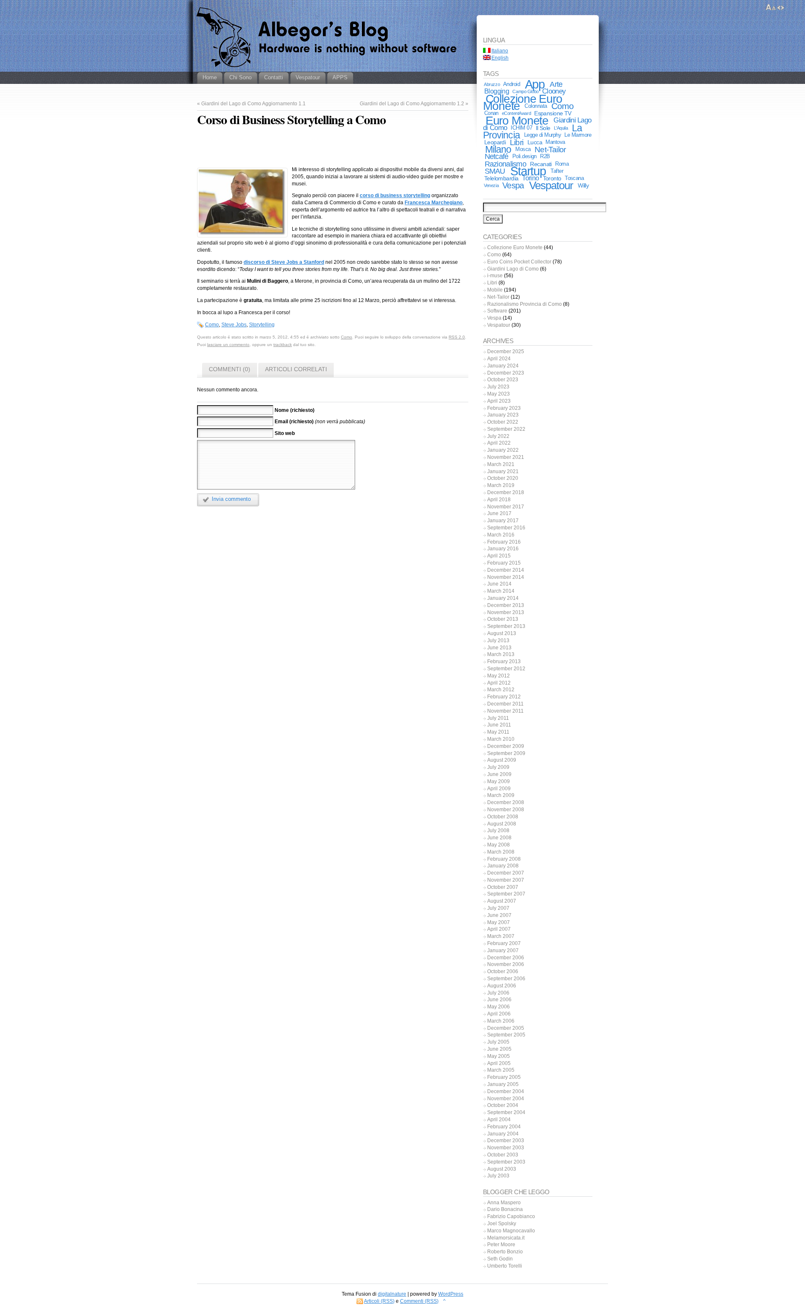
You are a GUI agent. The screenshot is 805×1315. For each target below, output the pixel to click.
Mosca (522, 149)
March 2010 (500, 739)
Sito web (285, 433)
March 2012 (500, 690)
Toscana (574, 178)
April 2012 (499, 683)
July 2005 (498, 1042)
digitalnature (392, 1294)
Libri (516, 142)
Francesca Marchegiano (433, 203)
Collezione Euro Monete (522, 102)
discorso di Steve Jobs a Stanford (284, 262)
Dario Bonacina (505, 1209)
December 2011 (505, 704)
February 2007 (504, 943)
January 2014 (503, 598)
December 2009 (505, 746)
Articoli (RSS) (379, 1301)
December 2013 (505, 605)
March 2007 (500, 936)
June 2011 (499, 725)
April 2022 (499, 443)
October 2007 (502, 887)
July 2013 (498, 640)
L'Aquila (561, 127)
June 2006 (499, 1000)
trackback (282, 344)
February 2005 (504, 1077)
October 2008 (502, 817)
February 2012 (504, 697)
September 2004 (506, 1112)
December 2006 (505, 958)
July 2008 (498, 830)
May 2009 (498, 781)
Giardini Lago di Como (513, 269)
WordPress (450, 1294)
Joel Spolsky (501, 1223)
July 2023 (498, 387)
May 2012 (498, 676)
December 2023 (505, 373)
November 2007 (505, 880)
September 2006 (506, 979)
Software (497, 311)
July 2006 (498, 993)
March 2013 (500, 654)
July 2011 (498, 718)
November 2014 (505, 577)
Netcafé (497, 156)
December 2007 (505, 873)
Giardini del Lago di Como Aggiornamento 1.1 (253, 104)
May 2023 (498, 394)
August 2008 (501, 824)
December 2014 (505, 570)
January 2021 (503, 471)
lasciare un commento (228, 344)
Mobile (495, 290)
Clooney (554, 91)
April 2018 (499, 500)
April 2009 (499, 789)
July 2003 (498, 1176)
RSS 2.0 (457, 337)
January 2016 (503, 549)
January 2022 (503, 450)
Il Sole (543, 128)
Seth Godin (500, 1259)
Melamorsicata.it (506, 1238)
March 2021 (500, 464)
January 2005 (503, 1084)
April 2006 (499, 1014)
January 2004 (503, 1134)
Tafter (557, 171)
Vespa (513, 185)
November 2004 (505, 1098)
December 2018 (505, 492)
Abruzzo (492, 84)
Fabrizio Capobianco (511, 1216)
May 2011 (498, 732)
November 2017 (505, 507)
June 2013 (499, 648)
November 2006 (505, 964)
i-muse (495, 276)
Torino (530, 178)
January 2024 (503, 366)
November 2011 (505, 711)
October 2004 (502, 1105)
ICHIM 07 (521, 128)
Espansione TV (552, 113)
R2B (545, 156)
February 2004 (504, 1127)
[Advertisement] (332, 148)
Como (212, 325)
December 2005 (505, 1028)
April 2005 (499, 1063)
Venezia (491, 185)
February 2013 (504, 661)
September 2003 (506, 1162)
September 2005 (506, 1035)
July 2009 (498, 767)
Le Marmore (577, 135)
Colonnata (536, 106)
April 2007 (499, 929)
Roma (562, 164)
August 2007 (501, 901)
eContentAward (516, 113)
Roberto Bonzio (505, 1252)
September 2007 (506, 894)
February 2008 (504, 859)
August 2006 (501, 986)
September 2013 (506, 626)
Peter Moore (501, 1244)
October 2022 (502, 422)
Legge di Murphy (542, 135)
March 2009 (500, 795)
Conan (491, 113)
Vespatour (551, 185)
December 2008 (505, 802)
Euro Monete (517, 120)
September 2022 (506, 429)
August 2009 (501, 760)
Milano (498, 149)
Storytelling (262, 325)
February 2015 (504, 563)
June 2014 (499, 584)
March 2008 (500, 852)
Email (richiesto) (294, 421)
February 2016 (504, 542)
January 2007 (503, 950)
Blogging (496, 91)
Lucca (534, 142)
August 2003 (501, 1169)
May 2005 (498, 1056)
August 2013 (501, 633)
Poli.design (524, 156)
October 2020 (502, 478)
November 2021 (505, 457)
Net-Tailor (550, 149)
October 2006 (502, 971)
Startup (528, 171)
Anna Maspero (504, 1203)
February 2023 (504, 408)
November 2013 (505, 612)
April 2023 (499, 401)
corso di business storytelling (395, 195)
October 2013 (502, 619)
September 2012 (506, 669)
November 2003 (505, 1148)
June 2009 (499, 774)
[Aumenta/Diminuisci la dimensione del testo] (771, 7)
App (535, 84)
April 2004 (499, 1119)
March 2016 (500, 535)
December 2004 (505, 1091)
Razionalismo (505, 163)
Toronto (552, 178)
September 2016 (506, 528)
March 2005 (500, 1070)
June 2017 (499, 513)
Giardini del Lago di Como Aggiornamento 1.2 (412, 104)
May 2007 (498, 922)
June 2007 (499, 915)
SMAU (495, 171)
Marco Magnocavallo (511, 1231)
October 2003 (502, 1155)
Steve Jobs (234, 325)
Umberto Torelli (504, 1266)
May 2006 (498, 1007)
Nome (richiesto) (294, 410)
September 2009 (506, 753)
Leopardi (495, 142)
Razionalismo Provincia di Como (524, 304)
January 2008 (503, 866)
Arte (556, 84)
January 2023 (503, 415)
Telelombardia (501, 178)
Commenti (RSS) (419, 1301)
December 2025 (505, 351)
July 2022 (498, 436)
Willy (583, 185)
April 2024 (499, 359)
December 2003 (505, 1140)
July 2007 (498, 908)
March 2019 (500, 485)
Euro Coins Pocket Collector (519, 262)
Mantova (555, 142)
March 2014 (500, 591)
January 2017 (503, 520)
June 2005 (499, 1049)
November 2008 (505, 809)
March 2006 (500, 1021)
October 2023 (502, 380)
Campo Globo (525, 91)
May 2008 (498, 845)
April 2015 (499, 556)
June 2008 (499, 838)
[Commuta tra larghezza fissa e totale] (780, 7)
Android (511, 84)
